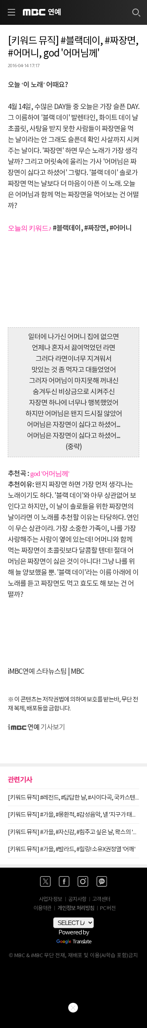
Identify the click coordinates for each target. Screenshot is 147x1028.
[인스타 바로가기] (83, 881)
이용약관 (42, 908)
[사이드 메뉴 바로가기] (11, 12)
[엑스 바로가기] (45, 881)
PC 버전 (108, 908)
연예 (54, 12)
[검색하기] (136, 12)
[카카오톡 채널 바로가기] (101, 881)
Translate (82, 942)
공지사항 (77, 899)
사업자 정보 (50, 899)
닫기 (73, 1008)
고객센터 (101, 899)
